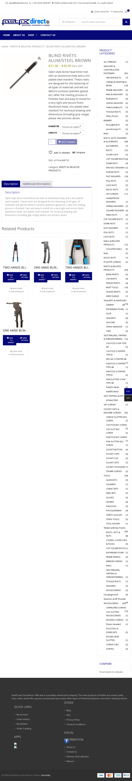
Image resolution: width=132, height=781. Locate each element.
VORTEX (110, 648)
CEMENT (110, 304)
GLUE (108, 313)
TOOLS (107, 475)
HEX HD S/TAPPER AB (116, 359)
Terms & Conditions (75, 724)
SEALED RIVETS (113, 291)
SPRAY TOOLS (112, 519)
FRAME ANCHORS (114, 90)
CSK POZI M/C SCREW (116, 424)
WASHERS (111, 585)
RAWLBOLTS (112, 98)
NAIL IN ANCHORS (114, 94)
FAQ (68, 715)
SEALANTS (111, 318)
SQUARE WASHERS (115, 210)
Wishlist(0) (118, 11)
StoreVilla (45, 775)
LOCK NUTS (111, 185)
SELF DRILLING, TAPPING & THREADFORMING (114, 573)
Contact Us (48, 35)
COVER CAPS (112, 154)
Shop (31, 35)
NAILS (109, 565)
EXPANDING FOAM (115, 309)
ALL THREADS (110, 61)
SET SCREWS (112, 193)
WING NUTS (111, 214)
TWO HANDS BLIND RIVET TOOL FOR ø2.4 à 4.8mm (15, 267)
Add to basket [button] (11, 277)
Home (6, 35)
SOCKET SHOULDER (115, 466)
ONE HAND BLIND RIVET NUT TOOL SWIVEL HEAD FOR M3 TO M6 (15, 330)
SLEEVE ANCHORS (114, 103)
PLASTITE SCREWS (112, 261)
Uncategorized (111, 594)
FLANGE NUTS (112, 171)
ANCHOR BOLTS (113, 77)
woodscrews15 (113, 129)
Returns (70, 761)
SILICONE (110, 322)
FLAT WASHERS (113, 176)
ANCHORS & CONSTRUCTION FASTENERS (111, 70)
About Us (19, 35)
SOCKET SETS (112, 462)
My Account (22, 714)
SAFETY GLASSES (114, 514)
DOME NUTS (112, 163)
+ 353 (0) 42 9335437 (41, 3)
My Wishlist (22, 723)
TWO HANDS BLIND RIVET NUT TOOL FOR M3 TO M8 (77, 267)
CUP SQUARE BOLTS (115, 158)
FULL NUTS (111, 180)
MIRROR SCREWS (114, 561)
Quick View (17, 288)
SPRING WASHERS (115, 206)
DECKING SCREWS (114, 619)
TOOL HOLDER (113, 523)
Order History (23, 719)
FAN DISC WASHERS (115, 167)
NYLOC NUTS (112, 189)
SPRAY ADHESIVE (114, 326)
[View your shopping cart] (126, 12)
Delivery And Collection (77, 756)
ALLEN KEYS (111, 479)
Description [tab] (11, 184)
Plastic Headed (113, 624)
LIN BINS (110, 501)
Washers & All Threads (115, 598)
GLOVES (110, 497)
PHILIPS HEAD (112, 387)
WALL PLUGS (112, 116)
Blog (68, 710)
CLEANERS (111, 484)
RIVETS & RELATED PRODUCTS (27, 46)
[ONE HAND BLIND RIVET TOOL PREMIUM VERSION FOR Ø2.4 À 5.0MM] (46, 252)
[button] (39, 58)
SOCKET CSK (112, 458)
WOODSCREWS (113, 590)
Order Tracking (24, 728)
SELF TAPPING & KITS (114, 395)
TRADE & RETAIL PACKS (115, 527)
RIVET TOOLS (112, 287)
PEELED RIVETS (113, 283)
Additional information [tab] (36, 184)
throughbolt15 (113, 124)
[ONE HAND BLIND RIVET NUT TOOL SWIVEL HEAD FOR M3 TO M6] (15, 314)
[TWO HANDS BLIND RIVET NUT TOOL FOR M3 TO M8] (77, 252)
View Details (24, 276)
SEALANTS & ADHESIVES (115, 300)
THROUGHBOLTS (114, 107)
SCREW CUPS (112, 644)
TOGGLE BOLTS (113, 111)
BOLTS (109, 150)
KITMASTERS (112, 400)
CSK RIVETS (111, 278)
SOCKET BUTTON (114, 449)
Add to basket (68, 142)
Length (52, 132)
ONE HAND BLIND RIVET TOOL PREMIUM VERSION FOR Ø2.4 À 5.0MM (46, 267)
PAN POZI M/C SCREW (116, 437)
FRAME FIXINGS (113, 556)
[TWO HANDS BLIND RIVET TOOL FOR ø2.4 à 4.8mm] (15, 252)
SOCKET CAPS (112, 453)
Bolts (106, 133)
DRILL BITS (111, 493)
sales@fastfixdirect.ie (18, 3)
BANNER (108, 120)
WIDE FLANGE (112, 296)
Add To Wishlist (17, 292)
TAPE (108, 331)
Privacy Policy (73, 719)
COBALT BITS (112, 488)
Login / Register (101, 11)
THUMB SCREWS (114, 471)
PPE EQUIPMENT (114, 510)
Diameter (53, 126)
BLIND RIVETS (112, 274)
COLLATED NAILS (114, 248)
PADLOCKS (111, 506)
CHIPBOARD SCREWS (116, 607)
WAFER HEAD (112, 391)
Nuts (106, 253)
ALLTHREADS (112, 145)
